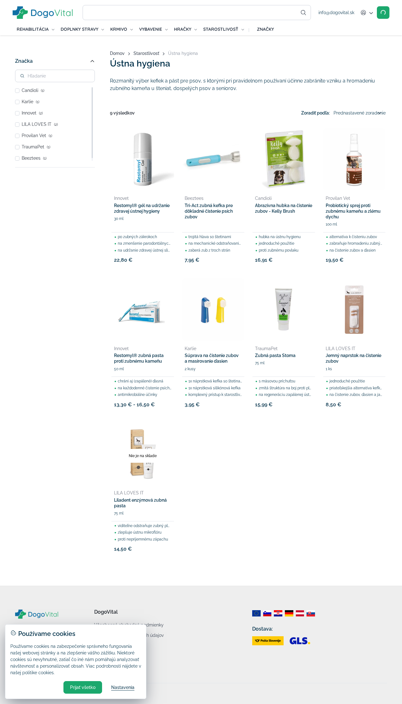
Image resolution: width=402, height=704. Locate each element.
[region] (55, 124)
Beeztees (34, 158)
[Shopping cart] (383, 12)
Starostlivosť (146, 53)
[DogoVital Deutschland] (289, 613)
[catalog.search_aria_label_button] (303, 12)
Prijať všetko (82, 687)
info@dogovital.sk (336, 12)
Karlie (30, 101)
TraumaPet (36, 146)
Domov (117, 53)
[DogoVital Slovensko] (311, 613)
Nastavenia (122, 687)
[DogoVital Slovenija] (267, 613)
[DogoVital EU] (256, 613)
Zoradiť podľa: (315, 112)
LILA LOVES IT (40, 124)
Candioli (33, 90)
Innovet (32, 112)
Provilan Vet (37, 135)
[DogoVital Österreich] (300, 613)
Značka (24, 61)
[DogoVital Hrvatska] (278, 613)
